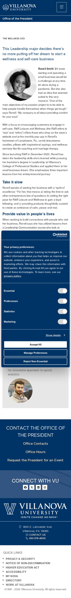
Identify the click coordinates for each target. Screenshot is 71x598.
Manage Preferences (35, 352)
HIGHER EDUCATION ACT (22, 567)
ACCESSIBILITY (16, 572)
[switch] (62, 301)
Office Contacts (35, 443)
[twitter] (31, 487)
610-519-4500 (37, 538)
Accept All (35, 344)
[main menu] (62, 7)
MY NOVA (12, 576)
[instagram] (44, 487)
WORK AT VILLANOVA (20, 585)
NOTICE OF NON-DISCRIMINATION (28, 563)
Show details (53, 335)
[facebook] (25, 487)
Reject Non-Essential (35, 361)
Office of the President (17, 18)
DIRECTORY (14, 580)
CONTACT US (37, 534)
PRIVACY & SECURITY (20, 559)
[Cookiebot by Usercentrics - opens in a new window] (52, 235)
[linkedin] (38, 487)
